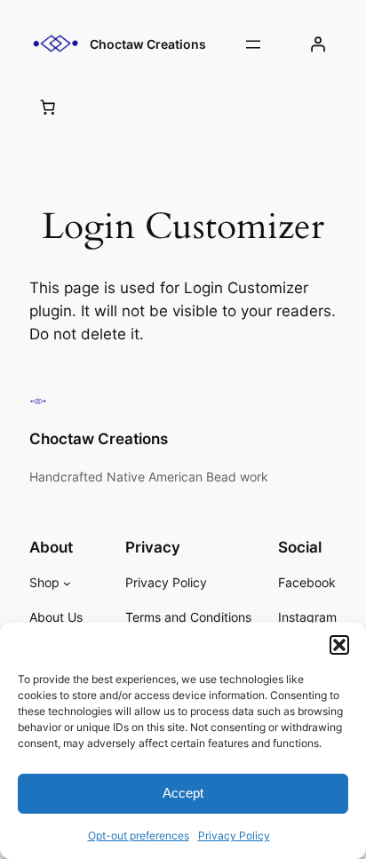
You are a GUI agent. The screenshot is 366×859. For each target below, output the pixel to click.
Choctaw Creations (148, 44)
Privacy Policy (234, 835)
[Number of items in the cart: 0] (48, 106)
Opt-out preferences (138, 835)
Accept (183, 792)
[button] (339, 645)
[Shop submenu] (67, 583)
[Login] (318, 44)
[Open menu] (253, 44)
